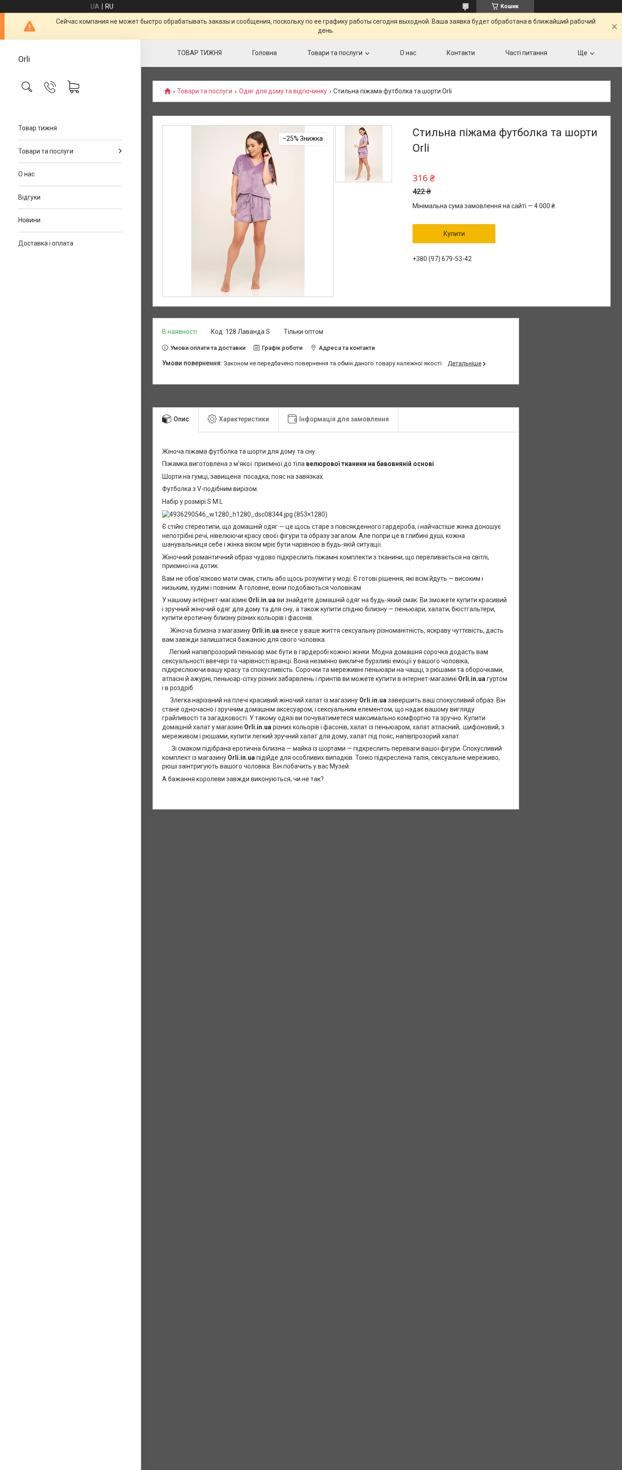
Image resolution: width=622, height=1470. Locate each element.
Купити (454, 233)
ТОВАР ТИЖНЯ (199, 52)
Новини (29, 220)
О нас (26, 174)
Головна (264, 52)
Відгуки (29, 197)
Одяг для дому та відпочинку (283, 91)
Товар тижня (37, 128)
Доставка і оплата (45, 243)
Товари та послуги (45, 151)
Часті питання (526, 52)
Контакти (461, 52)
